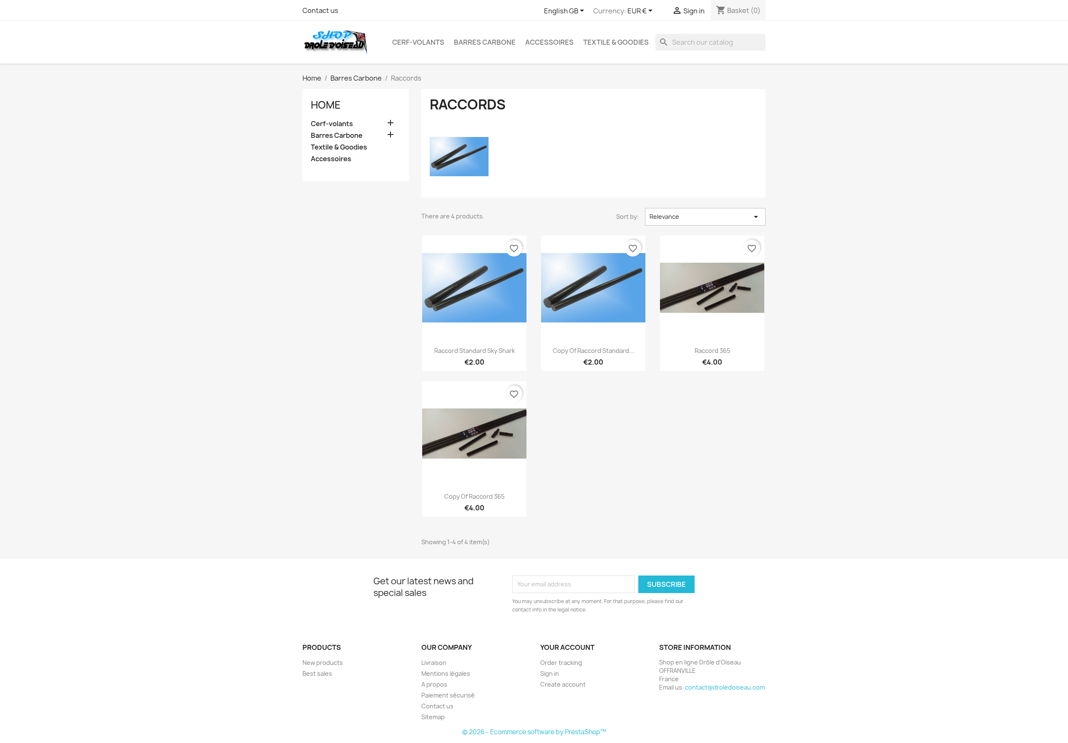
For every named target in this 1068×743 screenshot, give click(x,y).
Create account (563, 684)
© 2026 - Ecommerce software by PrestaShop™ (534, 732)
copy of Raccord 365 (474, 496)
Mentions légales (445, 673)
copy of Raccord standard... (593, 351)
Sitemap (433, 717)
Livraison (433, 663)
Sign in (549, 673)
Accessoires (549, 42)
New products (322, 663)
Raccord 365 (712, 351)
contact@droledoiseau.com (725, 687)
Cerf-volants (418, 42)
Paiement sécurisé (448, 695)
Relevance (705, 217)
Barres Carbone (485, 42)
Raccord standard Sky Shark (474, 351)
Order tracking (561, 663)
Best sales (317, 673)
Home (326, 105)
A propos (434, 684)
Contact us (320, 10)
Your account (567, 647)
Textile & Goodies (616, 42)
